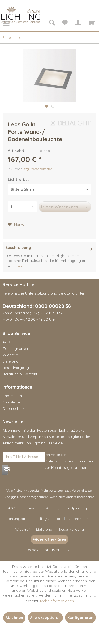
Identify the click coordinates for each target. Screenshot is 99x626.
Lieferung (10, 361)
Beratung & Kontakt (20, 374)
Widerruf (10, 354)
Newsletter (12, 402)
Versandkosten (82, 490)
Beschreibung (18, 247)
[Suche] (51, 23)
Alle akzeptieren (45, 617)
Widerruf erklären (49, 539)
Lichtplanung (76, 508)
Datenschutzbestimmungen (69, 461)
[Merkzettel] (64, 23)
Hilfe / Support (49, 519)
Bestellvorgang (16, 367)
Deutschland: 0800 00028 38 (37, 306)
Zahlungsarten (15, 348)
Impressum (12, 395)
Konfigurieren (80, 617)
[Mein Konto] (77, 23)
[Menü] (2, 23)
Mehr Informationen (57, 600)
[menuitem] (2, 23)
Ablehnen (14, 617)
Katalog (52, 508)
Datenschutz (14, 408)
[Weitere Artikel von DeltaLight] (70, 125)
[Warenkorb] (90, 23)
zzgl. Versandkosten (38, 169)
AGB (6, 342)
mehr (18, 266)
